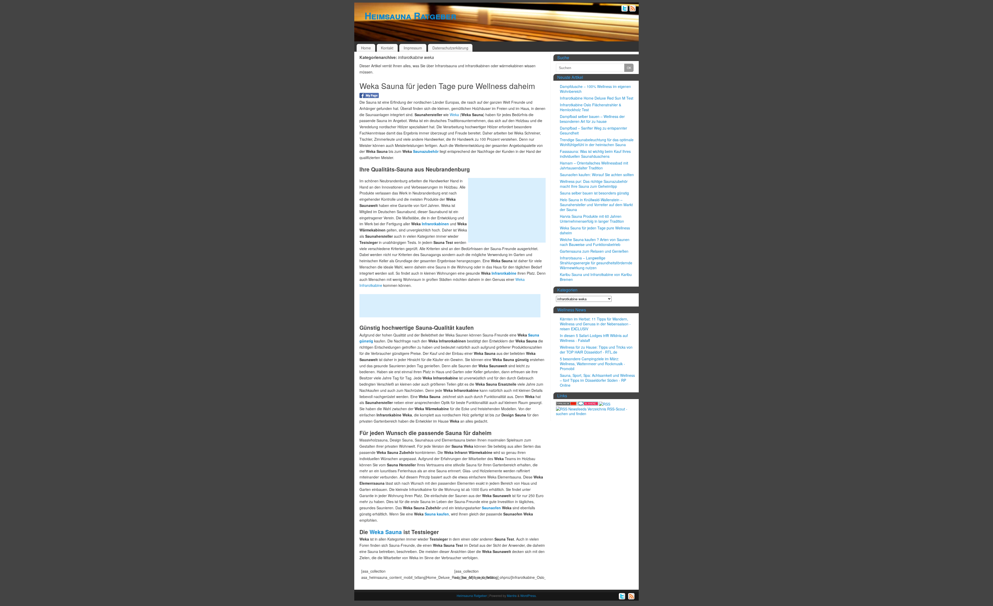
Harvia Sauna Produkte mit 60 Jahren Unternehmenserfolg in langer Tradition (592, 219)
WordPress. (528, 595)
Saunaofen (491, 507)
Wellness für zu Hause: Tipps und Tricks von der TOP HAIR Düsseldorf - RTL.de (596, 350)
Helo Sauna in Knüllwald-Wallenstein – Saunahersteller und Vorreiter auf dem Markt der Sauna (596, 204)
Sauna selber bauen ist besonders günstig (594, 193)
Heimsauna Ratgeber (410, 15)
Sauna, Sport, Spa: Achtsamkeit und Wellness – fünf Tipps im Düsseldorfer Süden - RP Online (597, 380)
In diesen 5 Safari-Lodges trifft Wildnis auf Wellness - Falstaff (594, 338)
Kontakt (387, 47)
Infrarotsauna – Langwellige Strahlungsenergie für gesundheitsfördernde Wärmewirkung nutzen (596, 262)
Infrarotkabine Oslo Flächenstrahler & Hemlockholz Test (590, 107)
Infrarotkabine (504, 273)
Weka (454, 114)
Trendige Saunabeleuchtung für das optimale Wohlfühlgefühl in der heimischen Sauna (597, 142)
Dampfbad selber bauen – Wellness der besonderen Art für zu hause (592, 119)
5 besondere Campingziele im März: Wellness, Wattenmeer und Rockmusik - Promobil (592, 363)
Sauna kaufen (436, 514)
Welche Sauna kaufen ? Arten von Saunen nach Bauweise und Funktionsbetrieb (594, 242)
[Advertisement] (507, 210)
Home (366, 47)
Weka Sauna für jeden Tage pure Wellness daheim (447, 85)
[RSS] (632, 9)
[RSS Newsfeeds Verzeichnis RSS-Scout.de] (596, 413)
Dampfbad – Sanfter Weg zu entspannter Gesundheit (593, 130)
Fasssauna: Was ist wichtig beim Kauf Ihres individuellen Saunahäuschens (595, 154)
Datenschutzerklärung (450, 47)
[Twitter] (624, 9)
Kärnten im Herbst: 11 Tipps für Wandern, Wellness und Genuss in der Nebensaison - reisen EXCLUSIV (595, 323)
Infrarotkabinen (435, 223)
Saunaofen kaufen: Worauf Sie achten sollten (597, 174)
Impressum (413, 47)
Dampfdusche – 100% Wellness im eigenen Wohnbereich (595, 89)
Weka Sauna (385, 532)
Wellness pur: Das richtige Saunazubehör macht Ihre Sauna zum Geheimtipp (594, 184)
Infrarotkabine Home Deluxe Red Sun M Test (596, 98)
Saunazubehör (426, 151)
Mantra (512, 595)
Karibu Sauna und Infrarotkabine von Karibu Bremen (596, 277)
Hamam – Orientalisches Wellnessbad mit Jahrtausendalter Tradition (594, 165)
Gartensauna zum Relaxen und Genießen (594, 251)
